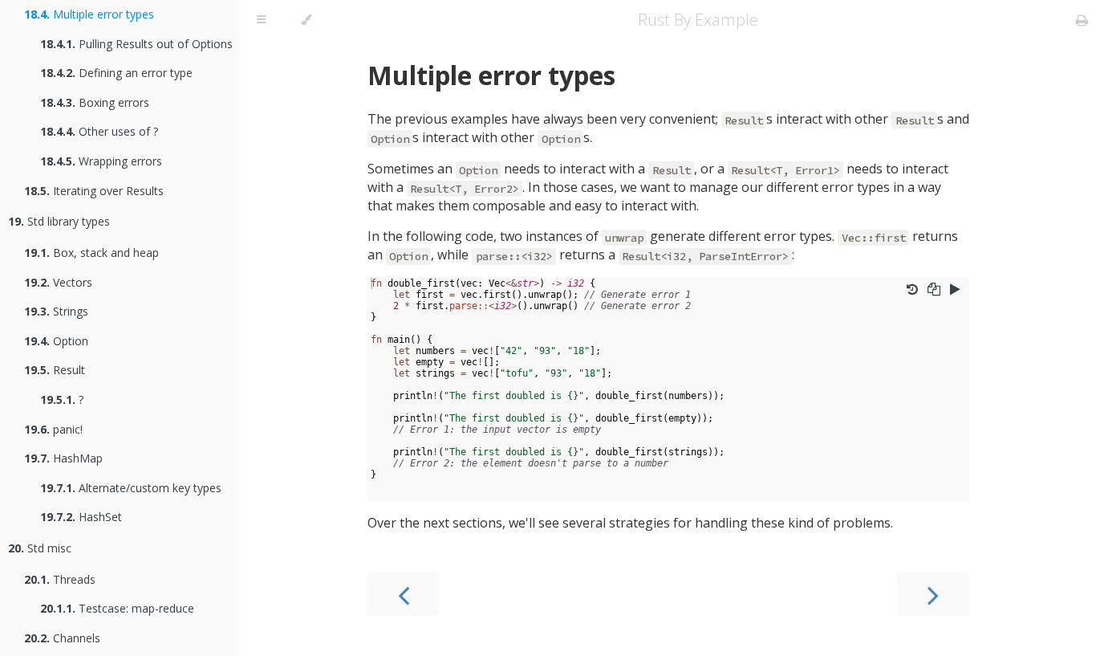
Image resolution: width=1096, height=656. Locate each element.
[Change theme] (306, 20)
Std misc (39, 548)
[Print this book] (1082, 20)
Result (54, 369)
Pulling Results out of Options (136, 43)
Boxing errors (94, 102)
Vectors (58, 282)
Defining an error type (116, 72)
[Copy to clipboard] (934, 289)
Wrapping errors (101, 161)
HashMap (63, 458)
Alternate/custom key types (130, 487)
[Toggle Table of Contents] (261, 20)
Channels (62, 638)
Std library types (59, 221)
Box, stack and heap (91, 252)
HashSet (81, 516)
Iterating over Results (94, 190)
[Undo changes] (912, 289)
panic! (53, 429)
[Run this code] (955, 289)
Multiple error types (89, 14)
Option (56, 340)
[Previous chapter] (403, 594)
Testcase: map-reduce (117, 608)
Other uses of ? (99, 131)
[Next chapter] (933, 594)
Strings (56, 311)
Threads (59, 579)
